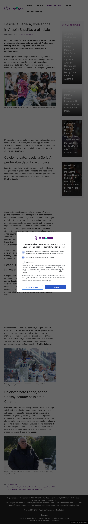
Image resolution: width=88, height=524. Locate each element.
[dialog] (44, 262)
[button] (44, 262)
